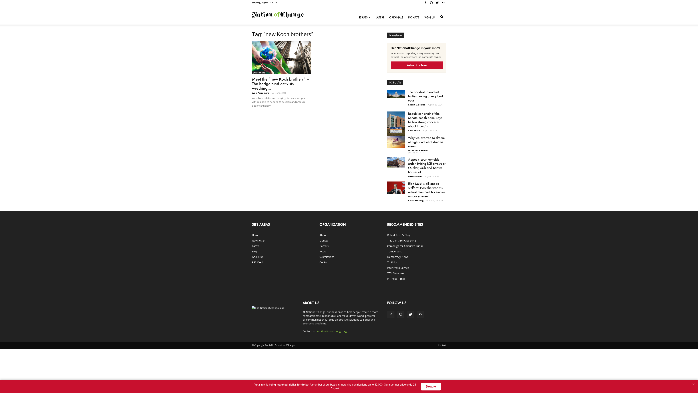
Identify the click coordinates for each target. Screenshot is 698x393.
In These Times (396, 278)
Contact (324, 262)
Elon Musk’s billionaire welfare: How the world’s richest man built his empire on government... (426, 189)
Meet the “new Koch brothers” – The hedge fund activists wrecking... (280, 84)
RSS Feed (257, 262)
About (323, 235)
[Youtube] (443, 2)
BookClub (257, 257)
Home (255, 235)
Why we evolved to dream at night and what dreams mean (426, 142)
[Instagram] (431, 2)
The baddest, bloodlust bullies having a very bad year (425, 96)
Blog (254, 251)
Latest (380, 17)
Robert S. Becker (416, 104)
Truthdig (392, 262)
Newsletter (258, 240)
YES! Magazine (395, 273)
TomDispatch (395, 251)
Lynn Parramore (260, 92)
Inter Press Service (398, 268)
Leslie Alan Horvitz (418, 150)
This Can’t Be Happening (401, 240)
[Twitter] (437, 2)
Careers (324, 246)
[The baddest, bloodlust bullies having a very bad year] (396, 94)
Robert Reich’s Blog (398, 235)
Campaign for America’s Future (405, 246)
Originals (396, 17)
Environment (259, 72)
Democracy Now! (397, 257)
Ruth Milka (414, 130)
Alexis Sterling (416, 200)
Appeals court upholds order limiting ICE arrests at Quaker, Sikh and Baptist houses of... (427, 165)
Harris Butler (415, 176)
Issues (363, 17)
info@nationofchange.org (332, 331)
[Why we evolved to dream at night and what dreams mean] (396, 142)
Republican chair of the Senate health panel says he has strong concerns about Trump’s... (425, 119)
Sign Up (429, 17)
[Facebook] (425, 2)
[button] (441, 17)
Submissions (327, 257)
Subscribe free (417, 65)
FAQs (323, 251)
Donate (413, 17)
